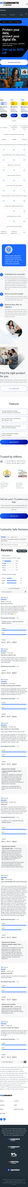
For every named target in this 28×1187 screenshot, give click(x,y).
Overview (3, 15)
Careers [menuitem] (16, 1101)
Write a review (22, 551)
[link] (4, 537)
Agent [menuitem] (10, 1181)
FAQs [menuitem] (15, 1105)
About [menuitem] (2, 1101)
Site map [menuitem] (2, 1113)
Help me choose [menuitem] (18, 1109)
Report (14, 642)
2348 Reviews (14, 537)
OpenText (16, 1135)
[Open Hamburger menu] (27, 4)
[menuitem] (1, 1119)
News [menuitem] (1, 1109)
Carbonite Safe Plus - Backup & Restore (13, 622)
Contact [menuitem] (2, 1105)
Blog (21, 15)
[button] (24, 1062)
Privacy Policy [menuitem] (17, 1179)
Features (12, 15)
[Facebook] (1, 1119)
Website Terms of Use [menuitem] (8, 1179)
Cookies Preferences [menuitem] (18, 1181)
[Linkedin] (4, 1119)
